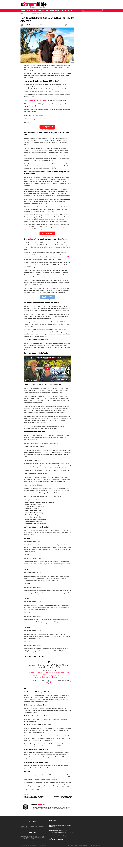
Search (101, 10)
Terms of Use (92, 845)
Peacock (41, 10)
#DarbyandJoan (61, 673)
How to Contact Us (83, 845)
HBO (47, 10)
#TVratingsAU (49, 675)
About (67, 845)
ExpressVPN (34, 172)
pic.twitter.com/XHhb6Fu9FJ (49, 677)
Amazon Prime (54, 10)
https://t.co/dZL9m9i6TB (41, 673)
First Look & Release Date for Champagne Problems (61, 836)
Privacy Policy (99, 845)
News (28, 10)
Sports (67, 10)
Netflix (34, 10)
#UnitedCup (62, 675)
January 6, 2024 (49, 683)
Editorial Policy (74, 845)
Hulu (62, 10)
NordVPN (33, 239)
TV (72, 10)
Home (23, 10)
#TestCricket (36, 675)
